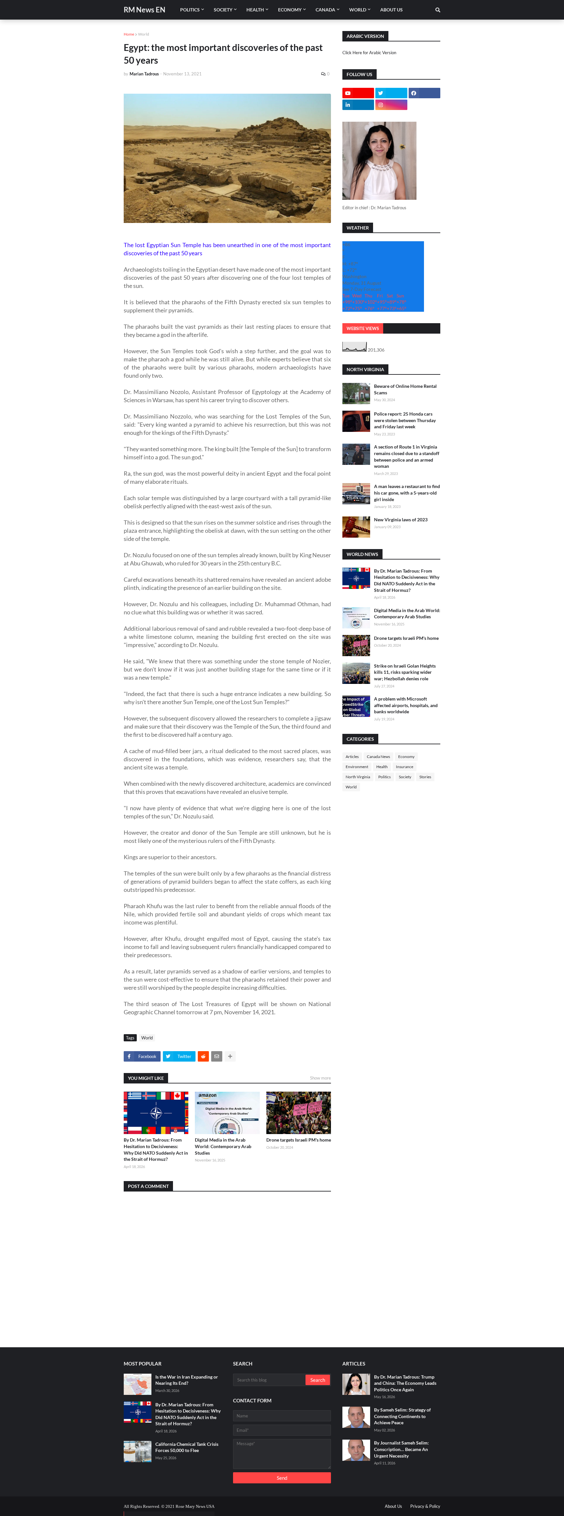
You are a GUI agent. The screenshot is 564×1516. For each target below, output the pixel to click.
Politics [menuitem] (190, 9)
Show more (320, 1078)
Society (405, 776)
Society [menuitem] (223, 9)
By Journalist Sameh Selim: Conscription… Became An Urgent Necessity (401, 1449)
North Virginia (358, 776)
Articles (352, 756)
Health (382, 766)
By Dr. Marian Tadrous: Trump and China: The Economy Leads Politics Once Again (405, 1383)
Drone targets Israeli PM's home (298, 1140)
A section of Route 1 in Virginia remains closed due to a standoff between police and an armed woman (406, 456)
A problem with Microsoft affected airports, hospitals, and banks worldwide (406, 705)
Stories (425, 776)
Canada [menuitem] (325, 9)
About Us (393, 1506)
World (143, 34)
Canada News (378, 756)
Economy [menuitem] (290, 9)
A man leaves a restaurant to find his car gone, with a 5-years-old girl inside (407, 492)
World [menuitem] (357, 9)
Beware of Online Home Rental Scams (405, 389)
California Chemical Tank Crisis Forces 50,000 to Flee (186, 1447)
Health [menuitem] (255, 9)
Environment (357, 766)
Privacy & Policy (425, 1506)
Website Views (363, 328)
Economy (406, 756)
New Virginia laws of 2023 (401, 519)
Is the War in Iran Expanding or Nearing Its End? (186, 1380)
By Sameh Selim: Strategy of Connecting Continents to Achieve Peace (402, 1416)
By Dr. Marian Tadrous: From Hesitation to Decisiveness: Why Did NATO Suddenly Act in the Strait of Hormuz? (156, 1149)
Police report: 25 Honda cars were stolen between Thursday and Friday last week (405, 420)
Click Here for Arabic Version (369, 52)
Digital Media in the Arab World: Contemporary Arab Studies (223, 1146)
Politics (384, 776)
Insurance (404, 766)
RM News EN (144, 9)
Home (129, 34)
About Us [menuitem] (391, 9)
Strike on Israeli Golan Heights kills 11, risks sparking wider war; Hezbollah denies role (405, 672)
